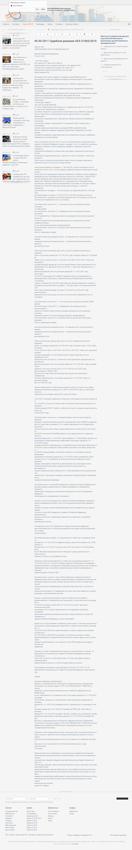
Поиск (71, 814)
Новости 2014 (32, 821)
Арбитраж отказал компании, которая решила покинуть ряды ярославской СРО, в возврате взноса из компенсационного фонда (16, 141)
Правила (8, 818)
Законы (51, 816)
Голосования (32, 814)
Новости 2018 (32, 830)
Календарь (40, 24)
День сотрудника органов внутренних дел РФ (104, 14)
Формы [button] (72, 808)
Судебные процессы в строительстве (67, 30)
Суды (50, 821)
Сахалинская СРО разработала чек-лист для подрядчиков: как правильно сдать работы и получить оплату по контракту (16, 178)
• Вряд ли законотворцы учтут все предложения (113, 54)
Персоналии (9, 814)
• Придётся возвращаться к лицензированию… (111, 66)
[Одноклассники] (77, 34)
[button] (129, 24)
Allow (43, 9)
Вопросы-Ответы (72, 24)
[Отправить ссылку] (91, 34)
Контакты (9, 823)
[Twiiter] (69, 34)
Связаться (73, 811)
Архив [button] (29, 808)
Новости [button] (6, 24)
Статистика (52, 814)
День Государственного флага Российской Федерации (107, 8)
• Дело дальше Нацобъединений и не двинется (114, 60)
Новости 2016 (32, 825)
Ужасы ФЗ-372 (27, 24)
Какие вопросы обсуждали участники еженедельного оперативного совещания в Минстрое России (16, 122)
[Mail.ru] (55, 34)
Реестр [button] (50, 24)
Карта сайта (10, 830)
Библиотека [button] (53, 808)
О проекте (9, 816)
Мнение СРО (115, 30)
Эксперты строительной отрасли (40, 835)
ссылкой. (75, 844)
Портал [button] (8, 808)
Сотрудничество (11, 811)
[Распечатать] (84, 34)
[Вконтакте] (47, 34)
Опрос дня (30, 811)
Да (38, 16)
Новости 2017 (32, 827)
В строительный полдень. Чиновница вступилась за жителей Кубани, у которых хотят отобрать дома (15, 104)
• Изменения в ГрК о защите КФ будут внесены (114, 48)
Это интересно (53, 811)
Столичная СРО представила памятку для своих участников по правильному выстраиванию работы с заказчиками (16, 43)
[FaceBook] (40, 34)
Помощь (8, 821)
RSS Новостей (10, 825)
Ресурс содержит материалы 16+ (79, 835)
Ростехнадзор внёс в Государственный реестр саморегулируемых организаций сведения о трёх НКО (15, 160)
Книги (50, 818)
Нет (38, 13)
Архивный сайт (32, 816)
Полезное (59, 24)
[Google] (62, 34)
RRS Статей (9, 827)
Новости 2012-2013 (34, 818)
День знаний (94, 11)
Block (37, 9)
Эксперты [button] (16, 24)
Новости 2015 (32, 823)
